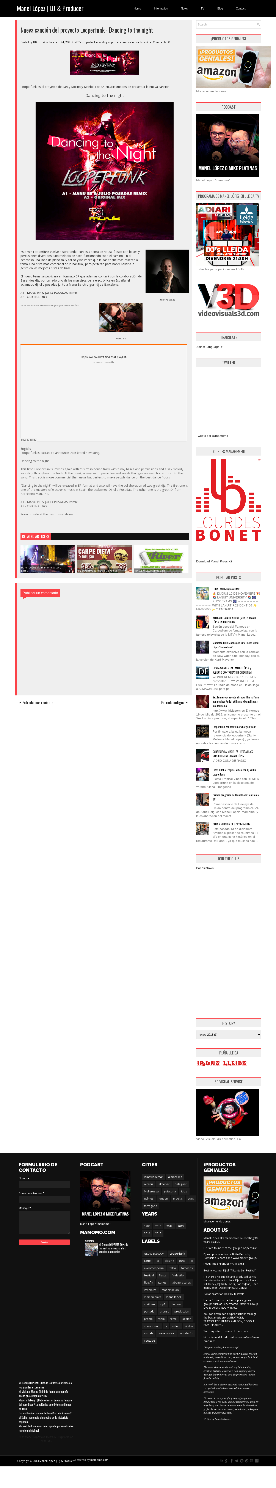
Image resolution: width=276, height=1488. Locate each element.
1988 (147, 1226)
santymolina (144, 42)
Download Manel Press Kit (214, 561)
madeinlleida (170, 1290)
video (176, 1326)
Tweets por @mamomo (212, 435)
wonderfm (186, 1333)
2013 (181, 1226)
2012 (169, 1226)
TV (202, 8)
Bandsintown (205, 868)
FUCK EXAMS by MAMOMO (226, 589)
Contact (241, 8)
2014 (147, 1233)
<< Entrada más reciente (36, 702)
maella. (178, 1198)
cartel (147, 1261)
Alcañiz (148, 1184)
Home (137, 8)
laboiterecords (181, 1282)
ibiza (184, 1191)
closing (169, 1261)
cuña (182, 1261)
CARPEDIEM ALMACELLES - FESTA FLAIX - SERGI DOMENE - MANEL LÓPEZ (233, 753)
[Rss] (222, 1461)
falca (172, 1268)
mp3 (163, 1304)
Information (161, 8)
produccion (129, 42)
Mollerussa (151, 1191)
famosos (187, 1268)
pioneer (176, 1304)
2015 (78, 42)
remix (173, 1319)
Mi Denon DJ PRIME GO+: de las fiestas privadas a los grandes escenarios (113, 1248)
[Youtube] (251, 1461)
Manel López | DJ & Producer (50, 8)
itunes (162, 1282)
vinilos (189, 1326)
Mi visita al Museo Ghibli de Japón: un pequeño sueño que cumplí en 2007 (43, 1393)
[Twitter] (237, 1461)
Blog (220, 8)
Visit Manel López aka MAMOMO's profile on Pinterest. (46, 1438)
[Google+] (227, 1461)
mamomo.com (99, 1460)
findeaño (178, 1275)
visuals (148, 1333)
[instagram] (256, 1461)
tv (166, 1326)
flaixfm (148, 1282)
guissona (170, 1191)
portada (116, 42)
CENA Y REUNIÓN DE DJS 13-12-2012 (231, 824)
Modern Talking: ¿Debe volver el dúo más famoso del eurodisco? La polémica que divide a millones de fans (45, 1404)
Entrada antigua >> (174, 702)
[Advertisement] (228, 397)
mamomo (89, 1241)
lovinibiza (150, 1290)
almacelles (175, 1177)
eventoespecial (154, 1268)
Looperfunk (89, 42)
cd (158, 1261)
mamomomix (152, 1297)
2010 (158, 1226)
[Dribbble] (247, 1461)
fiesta (162, 1275)
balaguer (181, 1184)
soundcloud (152, 1326)
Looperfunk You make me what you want (234, 727)
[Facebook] (232, 1461)
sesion (186, 1319)
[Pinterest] (242, 1461)
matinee (149, 1304)
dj (192, 1261)
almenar (163, 1184)
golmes (149, 1198)
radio (161, 1319)
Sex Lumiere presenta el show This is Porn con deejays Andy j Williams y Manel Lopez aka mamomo (236, 701)
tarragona (150, 1206)
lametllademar (153, 1177)
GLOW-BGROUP (154, 1253)
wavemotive (166, 1333)
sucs (191, 1198)
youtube (149, 1340)
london (163, 1198)
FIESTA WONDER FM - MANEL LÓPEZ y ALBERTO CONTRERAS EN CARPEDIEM (232, 670)
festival (149, 1275)
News (184, 8)
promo (148, 1319)
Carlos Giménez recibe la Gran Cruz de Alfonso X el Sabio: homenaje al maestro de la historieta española (45, 1417)
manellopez (103, 42)
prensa (164, 1311)
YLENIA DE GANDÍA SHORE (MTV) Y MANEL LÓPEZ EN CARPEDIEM (234, 620)
